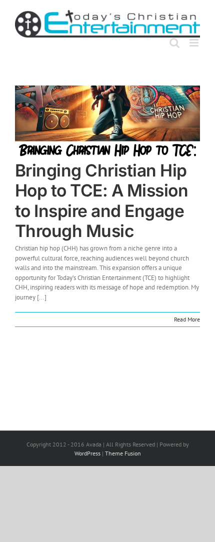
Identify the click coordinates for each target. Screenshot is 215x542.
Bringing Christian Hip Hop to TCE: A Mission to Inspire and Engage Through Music (101, 200)
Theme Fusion (123, 453)
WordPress (87, 453)
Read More (187, 319)
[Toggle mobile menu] (195, 43)
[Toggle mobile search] (175, 43)
